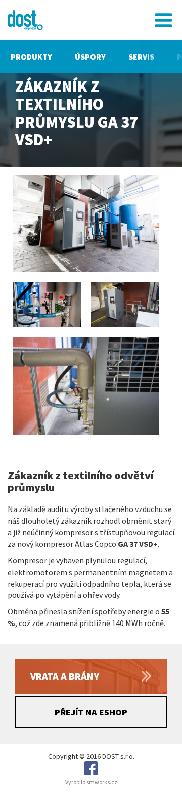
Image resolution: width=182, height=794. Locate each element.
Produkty (31, 56)
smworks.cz (101, 782)
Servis (141, 56)
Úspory (90, 56)
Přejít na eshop (91, 712)
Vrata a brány (64, 676)
